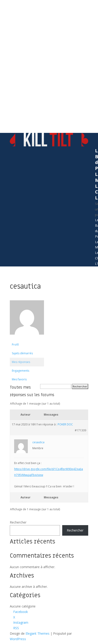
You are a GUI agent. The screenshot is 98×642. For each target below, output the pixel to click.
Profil (15, 345)
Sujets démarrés (22, 353)
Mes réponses (21, 362)
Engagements (20, 371)
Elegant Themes (37, 633)
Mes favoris (19, 379)
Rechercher (18, 522)
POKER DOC (65, 424)
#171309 (80, 430)
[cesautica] (27, 338)
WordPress (18, 639)
